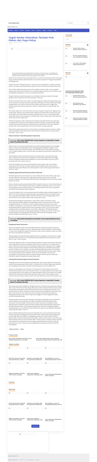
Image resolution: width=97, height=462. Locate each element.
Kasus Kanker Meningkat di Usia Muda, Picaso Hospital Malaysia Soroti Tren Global (20, 339)
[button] (88, 23)
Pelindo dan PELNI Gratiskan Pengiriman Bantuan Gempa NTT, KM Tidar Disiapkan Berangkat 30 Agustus (80, 119)
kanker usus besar (13, 329)
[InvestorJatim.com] (13, 26)
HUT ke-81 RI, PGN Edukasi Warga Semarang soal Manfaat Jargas (79, 64)
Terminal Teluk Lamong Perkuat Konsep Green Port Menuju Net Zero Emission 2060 (80, 49)
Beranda (21, 459)
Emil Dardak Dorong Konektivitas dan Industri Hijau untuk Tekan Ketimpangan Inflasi (79, 104)
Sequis (22, 329)
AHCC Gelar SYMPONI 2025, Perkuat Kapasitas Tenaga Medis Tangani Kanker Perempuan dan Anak (49, 339)
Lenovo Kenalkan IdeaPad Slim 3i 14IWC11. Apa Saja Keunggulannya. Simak (53, 375)
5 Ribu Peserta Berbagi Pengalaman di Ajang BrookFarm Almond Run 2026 (35, 374)
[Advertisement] (48, 10)
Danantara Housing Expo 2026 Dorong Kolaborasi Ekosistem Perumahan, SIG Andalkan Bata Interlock (35, 359)
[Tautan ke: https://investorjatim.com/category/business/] (88, 45)
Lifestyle (10, 43)
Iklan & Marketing (29, 459)
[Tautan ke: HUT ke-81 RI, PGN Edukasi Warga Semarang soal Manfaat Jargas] (69, 65)
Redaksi (37, 459)
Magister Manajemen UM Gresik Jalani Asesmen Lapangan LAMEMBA (17, 374)
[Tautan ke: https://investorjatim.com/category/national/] (88, 73)
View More (35, 426)
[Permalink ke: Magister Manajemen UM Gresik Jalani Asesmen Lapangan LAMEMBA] (17, 367)
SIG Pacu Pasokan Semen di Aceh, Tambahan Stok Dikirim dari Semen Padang (80, 56)
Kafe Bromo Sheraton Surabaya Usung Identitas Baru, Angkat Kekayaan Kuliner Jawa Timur (17, 359)
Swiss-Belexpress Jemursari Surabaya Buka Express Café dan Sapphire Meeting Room (53, 359)
